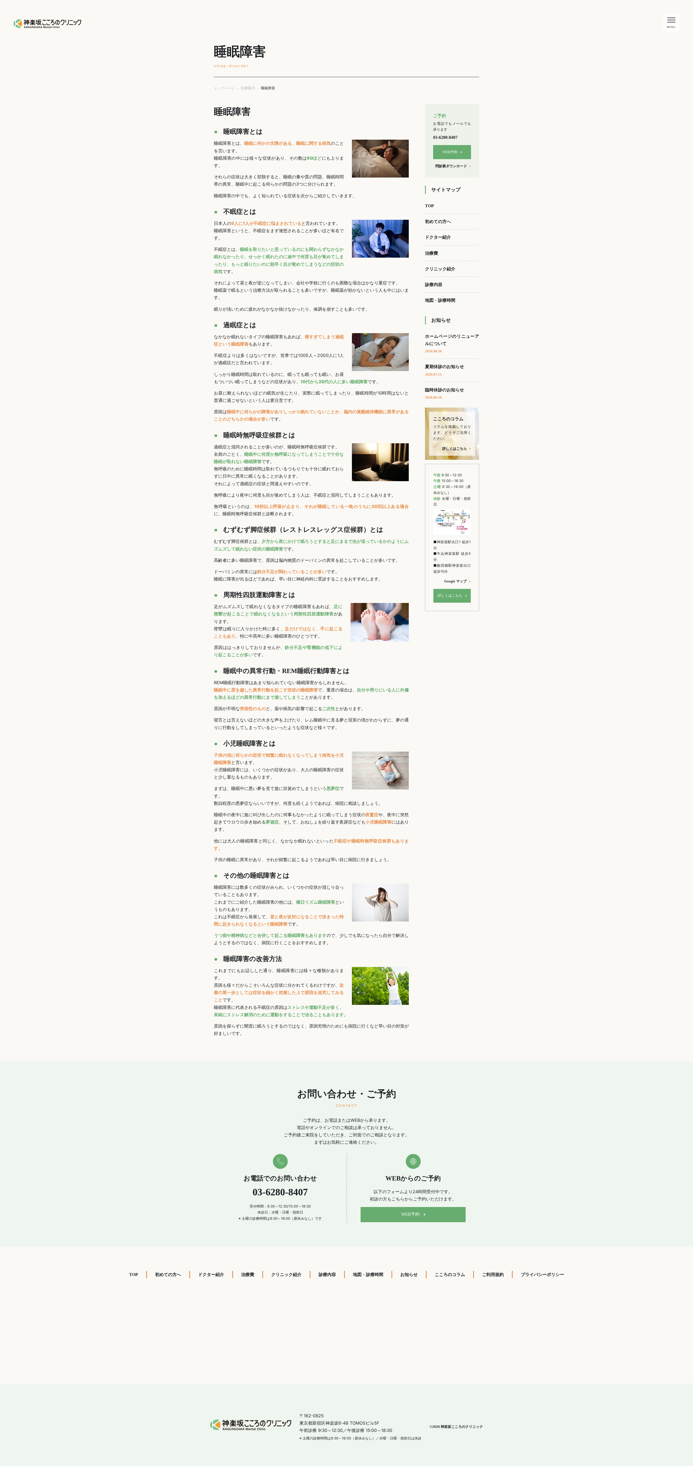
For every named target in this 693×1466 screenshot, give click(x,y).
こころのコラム (450, 1274)
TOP (429, 206)
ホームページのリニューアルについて (452, 343)
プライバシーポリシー (542, 1274)
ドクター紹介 (438, 237)
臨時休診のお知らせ (444, 393)
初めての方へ (438, 221)
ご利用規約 (493, 1274)
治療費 (431, 253)
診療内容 (433, 284)
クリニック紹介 (440, 269)
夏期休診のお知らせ (444, 370)
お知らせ (409, 1274)
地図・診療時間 (440, 300)
